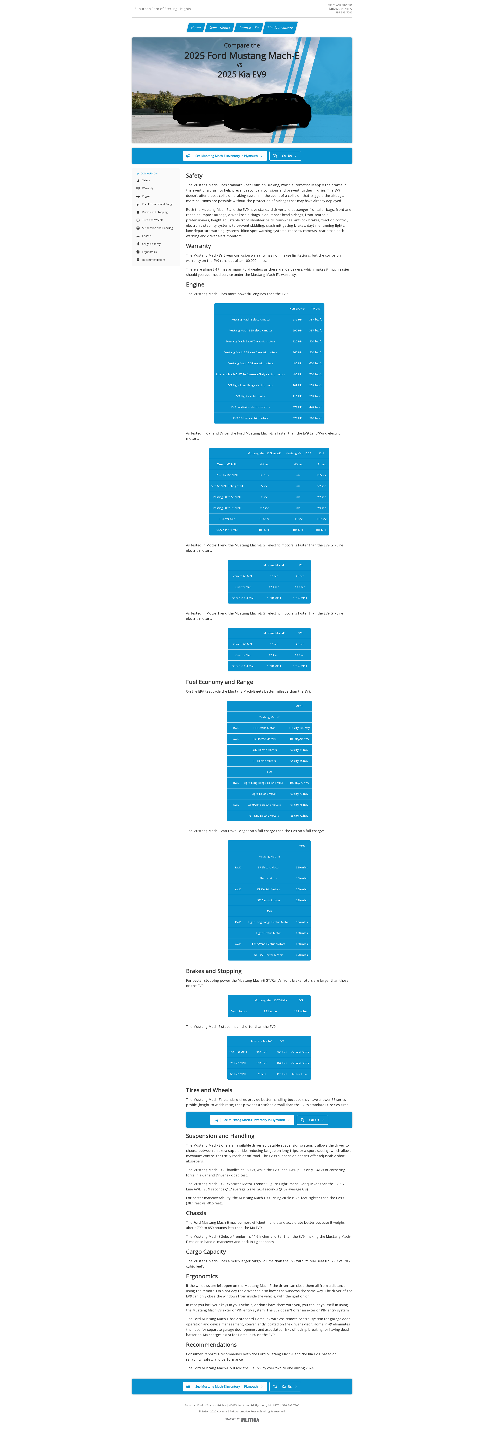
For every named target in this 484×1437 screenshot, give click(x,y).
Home (196, 27)
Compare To (248, 27)
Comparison (149, 173)
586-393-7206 (343, 12)
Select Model (220, 27)
